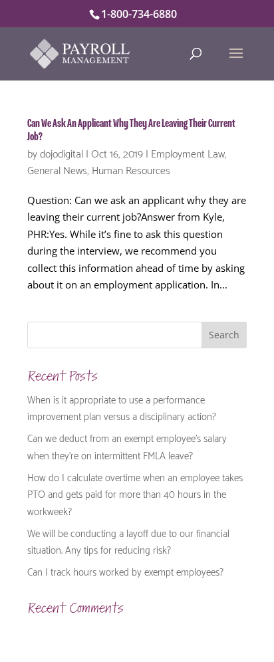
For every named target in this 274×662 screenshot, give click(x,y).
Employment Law (188, 153)
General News (57, 169)
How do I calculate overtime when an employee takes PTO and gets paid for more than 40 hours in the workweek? (135, 493)
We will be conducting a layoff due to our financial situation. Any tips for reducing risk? (128, 541)
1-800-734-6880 (139, 14)
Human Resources (131, 169)
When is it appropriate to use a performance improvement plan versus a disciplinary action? (121, 407)
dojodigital (61, 153)
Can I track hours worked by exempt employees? (125, 571)
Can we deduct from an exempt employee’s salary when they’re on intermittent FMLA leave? (127, 446)
